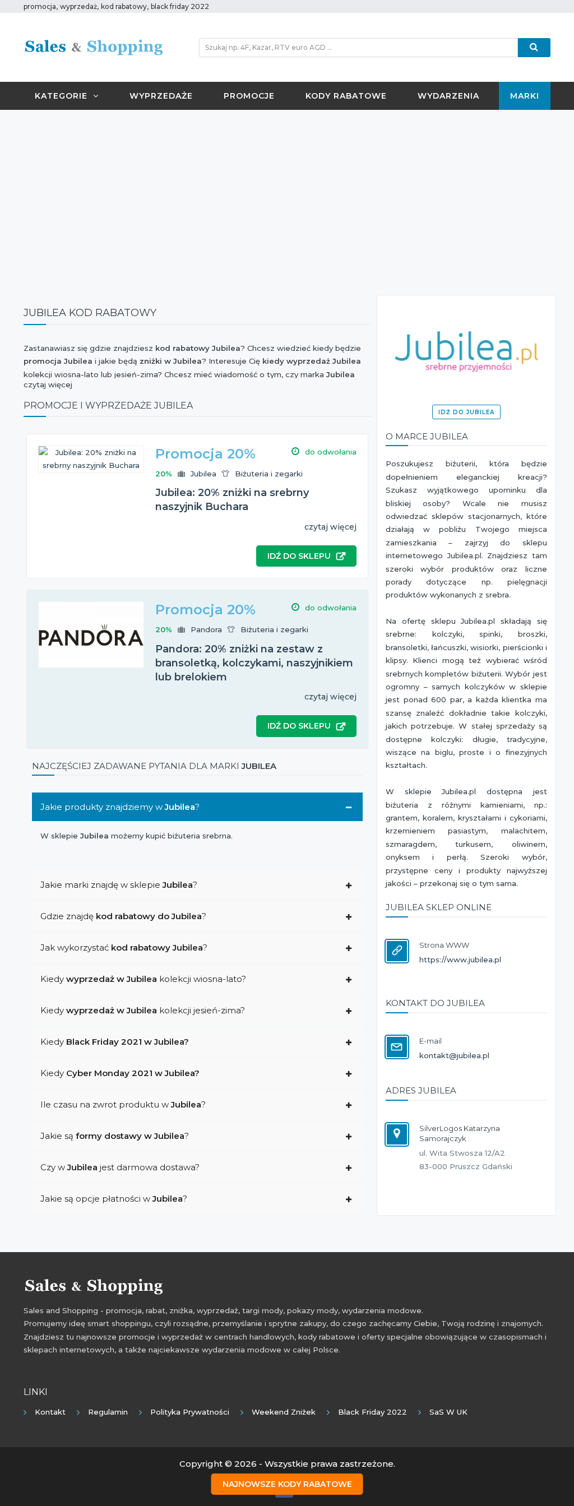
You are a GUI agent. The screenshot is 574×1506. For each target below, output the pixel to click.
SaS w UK (448, 1411)
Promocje (249, 96)
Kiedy (114, 1041)
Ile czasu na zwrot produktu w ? (123, 1104)
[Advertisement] (287, 199)
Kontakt (50, 1411)
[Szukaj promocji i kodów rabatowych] (534, 47)
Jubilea (203, 473)
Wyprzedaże (161, 96)
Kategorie (61, 96)
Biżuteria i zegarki (269, 473)
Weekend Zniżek (284, 1411)
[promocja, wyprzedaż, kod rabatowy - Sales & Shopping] (94, 46)
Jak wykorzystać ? (123, 947)
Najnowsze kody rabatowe (287, 1484)
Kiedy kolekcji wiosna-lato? (143, 979)
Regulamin (108, 1411)
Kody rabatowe (346, 96)
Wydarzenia (448, 96)
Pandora (206, 629)
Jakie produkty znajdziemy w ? (120, 806)
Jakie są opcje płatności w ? (113, 1198)
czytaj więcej (330, 527)
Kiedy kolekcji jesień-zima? (142, 1010)
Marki (524, 96)
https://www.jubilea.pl (460, 959)
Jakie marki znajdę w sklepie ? (118, 884)
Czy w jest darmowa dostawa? (120, 1167)
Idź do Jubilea (466, 412)
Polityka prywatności (189, 1411)
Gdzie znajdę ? (123, 916)
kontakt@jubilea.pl (454, 1055)
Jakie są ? (114, 1135)
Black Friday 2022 (372, 1411)
